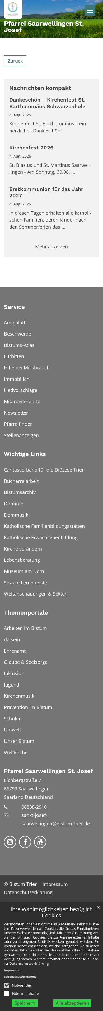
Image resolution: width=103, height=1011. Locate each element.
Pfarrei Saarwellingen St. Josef (48, 771)
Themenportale (26, 612)
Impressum (12, 970)
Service (14, 307)
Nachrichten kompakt (40, 88)
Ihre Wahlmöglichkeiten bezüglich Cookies (52, 912)
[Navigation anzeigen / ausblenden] (90, 10)
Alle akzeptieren (72, 1003)
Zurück (15, 61)
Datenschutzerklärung (29, 963)
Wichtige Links (25, 454)
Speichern (25, 1003)
